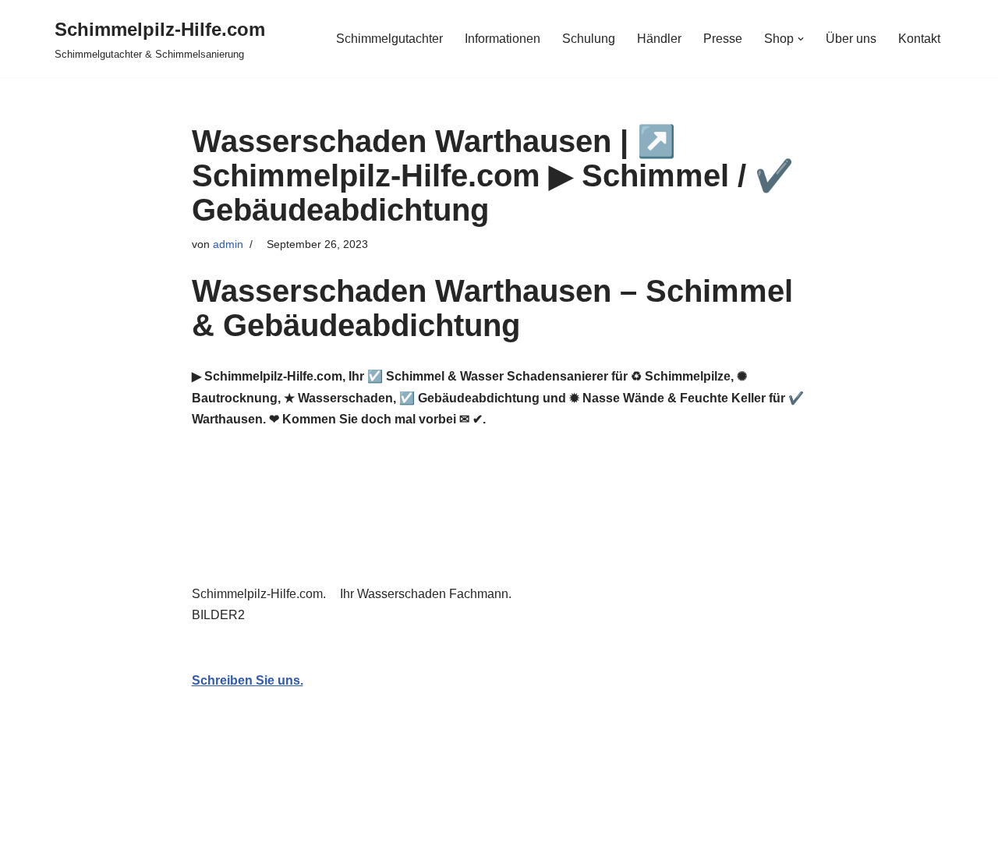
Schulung (588, 38)
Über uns (851, 38)
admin (228, 244)
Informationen (502, 38)
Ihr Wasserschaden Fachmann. (429, 593)
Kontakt (919, 38)
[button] (801, 39)
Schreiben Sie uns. (247, 680)
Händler (659, 38)
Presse (722, 38)
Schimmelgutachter (389, 38)
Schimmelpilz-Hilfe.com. (262, 593)
